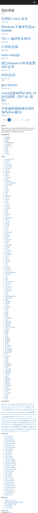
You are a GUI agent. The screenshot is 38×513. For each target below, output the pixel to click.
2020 (2, 80)
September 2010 (10, 491)
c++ (6, 203)
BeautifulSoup (9, 159)
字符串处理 (8, 318)
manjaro (7, 252)
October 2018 (9, 486)
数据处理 (7, 340)
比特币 (7, 356)
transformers (9, 281)
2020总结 (8, 74)
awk (6, 188)
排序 (6, 336)
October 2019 (9, 467)
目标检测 (7, 373)
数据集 (7, 342)
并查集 (7, 325)
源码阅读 (7, 364)
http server (8, 232)
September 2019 (10, 469)
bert (6, 192)
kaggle (7, 241)
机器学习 (7, 146)
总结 (6, 331)
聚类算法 (7, 384)
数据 (6, 141)
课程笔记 (7, 389)
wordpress (8, 291)
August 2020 (8, 449)
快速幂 (7, 329)
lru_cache (8, 250)
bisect (6, 197)
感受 (6, 333)
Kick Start (8, 168)
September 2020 (10, 447)
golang (7, 223)
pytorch (7, 270)
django (7, 214)
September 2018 (10, 487)
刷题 (6, 137)
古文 (6, 311)
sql (6, 278)
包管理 (7, 303)
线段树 (7, 378)
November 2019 (9, 465)
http (6, 230)
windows (7, 289)
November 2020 (9, 444)
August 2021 (8, 436)
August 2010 (8, 493)
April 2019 (8, 476)
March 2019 (8, 478)
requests (7, 274)
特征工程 (7, 369)
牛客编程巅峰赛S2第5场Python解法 (17, 110)
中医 (6, 294)
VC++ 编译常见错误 (16, 38)
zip (6, 292)
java (6, 238)
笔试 (6, 150)
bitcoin (7, 199)
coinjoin (7, 208)
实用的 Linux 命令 (14, 18)
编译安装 (7, 380)
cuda (6, 210)
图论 (6, 314)
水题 (6, 360)
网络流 (7, 382)
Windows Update (10, 183)
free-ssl (7, 221)
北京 (6, 305)
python (7, 269)
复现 (6, 316)
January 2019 (9, 482)
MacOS (7, 172)
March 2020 (8, 458)
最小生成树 (8, 349)
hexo (6, 227)
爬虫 (6, 367)
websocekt (8, 287)
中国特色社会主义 (10, 296)
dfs (6, 212)
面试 (6, 396)
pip (6, 265)
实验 (6, 320)
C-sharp (7, 161)
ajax (6, 186)
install (6, 234)
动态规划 (7, 301)
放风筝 (7, 338)
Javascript (8, 166)
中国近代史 (8, 298)
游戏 (6, 148)
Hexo (10, 512)
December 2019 (9, 464)
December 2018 (9, 484)
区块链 (7, 307)
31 (22, 120)
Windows (7, 181)
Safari (6, 175)
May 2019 (8, 475)
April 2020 (8, 456)
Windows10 (8, 185)
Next (26, 120)
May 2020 (8, 454)
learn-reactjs (10, 54)
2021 (2, 14)
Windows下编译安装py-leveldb (18, 28)
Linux (6, 170)
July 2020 (8, 451)
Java (6, 163)
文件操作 (7, 345)
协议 (6, 309)
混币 (6, 362)
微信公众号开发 (9, 327)
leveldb (7, 247)
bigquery (7, 196)
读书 (6, 387)
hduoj (6, 225)
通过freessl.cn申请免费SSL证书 (18, 65)
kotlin (6, 243)
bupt (6, 201)
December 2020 (9, 442)
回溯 (6, 312)
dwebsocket (8, 217)
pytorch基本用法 (10, 272)
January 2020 (9, 462)
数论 (6, 343)
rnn (6, 276)
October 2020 (9, 445)
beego (7, 190)
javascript (8, 239)
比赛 (6, 358)
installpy (7, 236)
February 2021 (9, 440)
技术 (6, 139)
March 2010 (8, 495)
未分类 (7, 144)
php (6, 263)
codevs (7, 207)
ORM (6, 174)
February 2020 (9, 460)
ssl (6, 280)
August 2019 (8, 471)
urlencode (8, 283)
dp (6, 216)
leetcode (7, 245)
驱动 (6, 398)
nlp (6, 258)
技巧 (6, 334)
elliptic (7, 219)
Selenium (8, 177)
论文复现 (7, 385)
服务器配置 (8, 143)
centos (7, 205)
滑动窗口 (7, 365)
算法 (6, 152)
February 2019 (9, 480)
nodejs (7, 259)
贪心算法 (7, 393)
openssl (7, 261)
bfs (6, 194)
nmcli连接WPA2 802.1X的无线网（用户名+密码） (18, 96)
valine (6, 285)
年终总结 (7, 323)
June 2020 (8, 453)
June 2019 (8, 473)
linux (6, 249)
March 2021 (8, 438)
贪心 (6, 391)
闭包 (6, 395)
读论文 (7, 154)
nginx (6, 256)
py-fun (7, 267)
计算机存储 (9, 46)
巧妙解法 (7, 322)
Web (6, 179)
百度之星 (7, 371)
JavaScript (8, 165)
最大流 (7, 347)
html (6, 228)
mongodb (8, 254)
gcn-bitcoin (9, 84)
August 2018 (8, 489)
